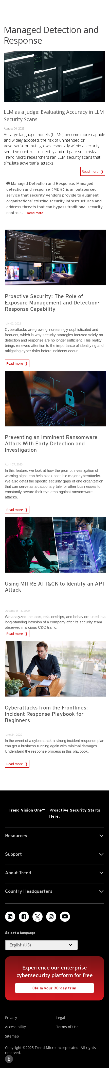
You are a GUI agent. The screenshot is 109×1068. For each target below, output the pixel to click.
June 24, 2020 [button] (13, 734)
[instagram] (51, 917)
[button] (41, 945)
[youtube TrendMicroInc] (65, 917)
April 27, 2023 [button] (14, 464)
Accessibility (15, 1026)
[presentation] (55, 257)
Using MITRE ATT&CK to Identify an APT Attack (55, 586)
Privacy (11, 1017)
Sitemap (12, 1036)
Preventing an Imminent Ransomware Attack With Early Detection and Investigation (51, 443)
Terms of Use (67, 1026)
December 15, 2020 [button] (17, 610)
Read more (90, 170)
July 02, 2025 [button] (13, 323)
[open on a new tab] (37, 917)
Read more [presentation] (15, 363)
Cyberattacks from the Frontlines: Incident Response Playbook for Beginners (46, 713)
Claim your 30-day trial (46, 986)
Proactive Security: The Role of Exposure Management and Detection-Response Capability (52, 302)
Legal (60, 1017)
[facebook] (24, 917)
